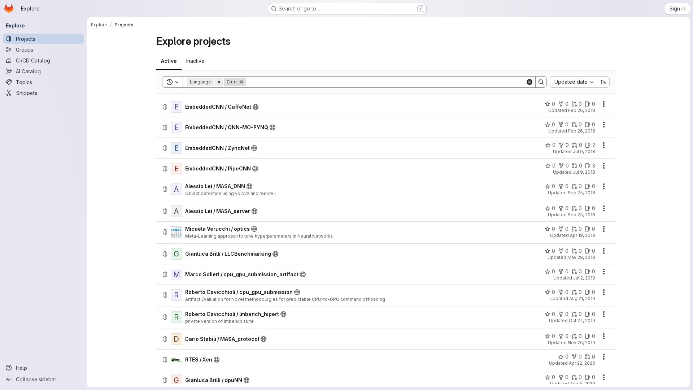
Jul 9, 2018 (584, 151)
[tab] (169, 61)
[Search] (541, 82)
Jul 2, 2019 (584, 278)
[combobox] (574, 82)
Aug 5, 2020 (582, 383)
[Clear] (529, 82)
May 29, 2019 (581, 257)
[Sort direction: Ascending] (604, 82)
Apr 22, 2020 (582, 363)
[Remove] (241, 82)
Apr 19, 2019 (582, 235)
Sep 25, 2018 (581, 192)
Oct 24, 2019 (582, 320)
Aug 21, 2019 (582, 298)
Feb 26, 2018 (581, 110)
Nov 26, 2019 (581, 342)
